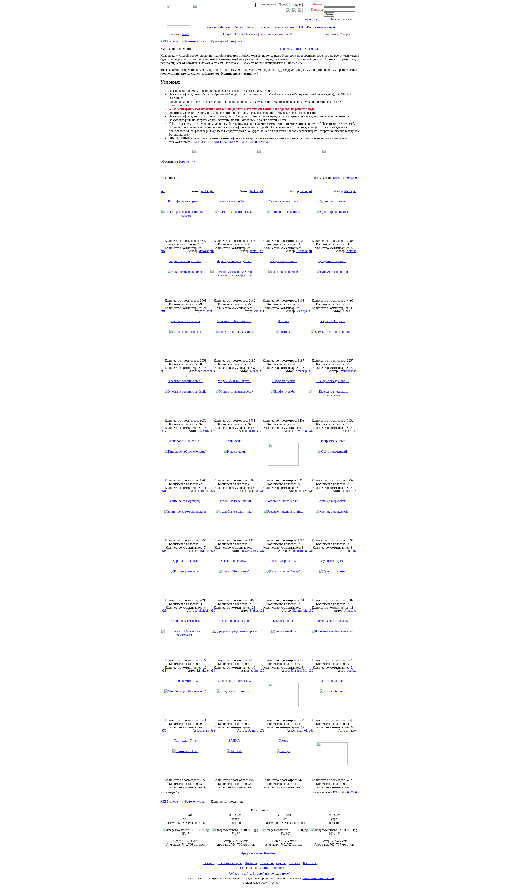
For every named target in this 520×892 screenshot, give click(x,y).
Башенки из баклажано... (234, 321)
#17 (163, 430)
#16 (311, 371)
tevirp (255, 670)
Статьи (238, 27)
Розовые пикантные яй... (283, 501)
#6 (212, 251)
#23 (262, 490)
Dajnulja (253, 730)
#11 (262, 311)
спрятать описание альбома (299, 48)
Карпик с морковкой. (332, 501)
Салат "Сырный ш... (283, 561)
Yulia (206, 311)
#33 (163, 670)
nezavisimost (250, 550)
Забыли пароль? (341, 19)
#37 (163, 730)
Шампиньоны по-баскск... (234, 201)
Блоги (251, 27)
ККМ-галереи (170, 41)
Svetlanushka (347, 371)
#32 (311, 610)
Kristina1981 (299, 670)
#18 (212, 430)
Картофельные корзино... (185, 201)
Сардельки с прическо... (234, 680)
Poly (353, 550)
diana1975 (349, 311)
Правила (251, 863)
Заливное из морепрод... (185, 501)
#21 (163, 490)
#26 (212, 550)
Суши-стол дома (332, 561)
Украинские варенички (185, 261)
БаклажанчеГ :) (283, 620)
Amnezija (301, 371)
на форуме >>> (184, 161)
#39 (262, 730)
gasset (352, 730)
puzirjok (302, 730)
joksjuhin (253, 490)
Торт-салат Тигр (185, 740)
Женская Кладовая (245, 34)
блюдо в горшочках (283, 261)
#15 (262, 371)
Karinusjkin (300, 610)
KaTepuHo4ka (298, 550)
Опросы (278, 867)
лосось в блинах (332, 680)
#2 (212, 191)
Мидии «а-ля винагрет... (234, 381)
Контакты (310, 863)
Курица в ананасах (185, 561)
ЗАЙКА (234, 740)
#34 (212, 670)
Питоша (283, 321)
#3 (261, 191)
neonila (254, 430)
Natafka (351, 251)
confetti (204, 490)
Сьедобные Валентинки (234, 501)
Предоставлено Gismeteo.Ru (260, 853)
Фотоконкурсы (195, 41)
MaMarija (203, 550)
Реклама (294, 863)
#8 (310, 251)
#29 (163, 610)
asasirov (204, 430)
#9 (163, 311)
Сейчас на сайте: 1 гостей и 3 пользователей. (260, 873)
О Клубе (227, 34)
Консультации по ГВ (288, 27)
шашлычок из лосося (185, 321)
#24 (311, 490)
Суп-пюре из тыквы (332, 201)
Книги (240, 867)
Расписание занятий (321, 27)
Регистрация (313, 19)
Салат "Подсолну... (234, 561)
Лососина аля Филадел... (332, 620)
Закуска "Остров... (332, 321)
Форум (225, 27)
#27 (262, 550)
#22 (212, 490)
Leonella (302, 251)
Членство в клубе (230, 863)
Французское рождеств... (234, 261)
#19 (262, 430)
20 (340, 177)
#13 (163, 371)
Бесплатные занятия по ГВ (276, 34)
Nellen (254, 191)
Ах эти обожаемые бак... (185, 620)
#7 (261, 251)
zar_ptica (203, 371)
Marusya (302, 311)
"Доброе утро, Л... (185, 680)
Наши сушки (234, 441)
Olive (304, 191)
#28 (311, 550)
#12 (311, 311)
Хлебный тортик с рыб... (185, 381)
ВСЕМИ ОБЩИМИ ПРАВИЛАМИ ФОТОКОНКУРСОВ (231, 142)
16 (337, 177)
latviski (185, 34)
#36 (311, 670)
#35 (262, 670)
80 (347, 177)
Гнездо (283, 740)
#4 (310, 191)
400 (351, 177)
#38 (212, 730)
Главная (210, 27)
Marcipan (350, 191)
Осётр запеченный (332, 441)
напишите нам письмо (318, 878)
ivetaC (205, 191)
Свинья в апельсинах (283, 201)
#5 (163, 251)
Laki (256, 311)
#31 (262, 610)
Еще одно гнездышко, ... (332, 381)
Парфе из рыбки (283, 381)
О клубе (208, 863)
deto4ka (204, 251)
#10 (212, 311)
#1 (163, 191)
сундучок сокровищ (332, 261)
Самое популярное (273, 863)
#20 (311, 430)
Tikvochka (301, 430)
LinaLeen (203, 670)
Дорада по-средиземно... (234, 620)
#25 (163, 550)
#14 (212, 371)
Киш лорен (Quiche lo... (185, 441)
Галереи (265, 27)
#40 (311, 730)
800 (356, 177)
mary (206, 730)
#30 (212, 610)
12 (334, 177)
